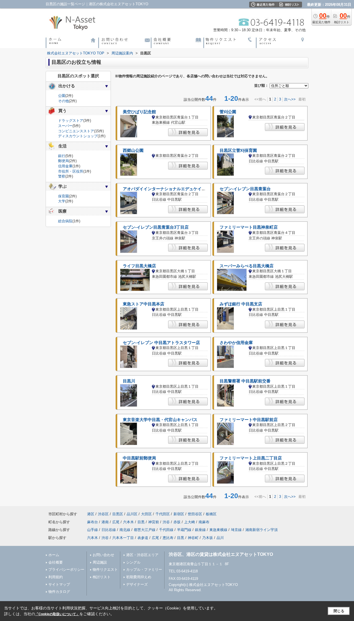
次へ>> (290, 99)
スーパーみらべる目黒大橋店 (247, 266)
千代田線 (166, 530)
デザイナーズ (137, 584)
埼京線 (236, 530)
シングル (133, 562)
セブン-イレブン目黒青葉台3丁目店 (156, 227)
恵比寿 (168, 538)
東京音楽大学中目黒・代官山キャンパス (160, 419)
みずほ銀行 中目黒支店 (241, 304)
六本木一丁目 (123, 538)
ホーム (53, 555)
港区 (90, 514)
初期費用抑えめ (138, 577)
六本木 (128, 522)
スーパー (65, 126)
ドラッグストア (70, 120)
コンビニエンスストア (76, 131)
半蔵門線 (184, 530)
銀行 (61, 156)
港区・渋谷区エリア (142, 555)
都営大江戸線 (144, 530)
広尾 (115, 522)
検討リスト (102, 577)
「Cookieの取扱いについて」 (57, 614)
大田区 (146, 514)
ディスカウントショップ (78, 136)
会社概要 (55, 562)
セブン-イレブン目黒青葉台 (245, 189)
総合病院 (65, 221)
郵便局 (63, 161)
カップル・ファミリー (144, 569)
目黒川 (129, 381)
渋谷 (166, 522)
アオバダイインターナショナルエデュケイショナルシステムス (181, 189)
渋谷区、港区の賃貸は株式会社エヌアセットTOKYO (221, 554)
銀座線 (200, 530)
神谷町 (193, 538)
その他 (63, 101)
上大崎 (189, 522)
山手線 (92, 530)
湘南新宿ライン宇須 (261, 530)
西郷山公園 (133, 150)
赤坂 (177, 522)
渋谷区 (103, 514)
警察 (61, 176)
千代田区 (162, 514)
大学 (61, 201)
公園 (61, 96)
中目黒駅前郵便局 (139, 458)
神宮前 (153, 522)
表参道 (142, 538)
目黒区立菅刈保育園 (238, 150)
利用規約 (55, 577)
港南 (105, 522)
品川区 (132, 514)
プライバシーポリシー (66, 569)
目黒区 (117, 514)
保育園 (63, 196)
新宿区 (178, 514)
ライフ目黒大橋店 (139, 266)
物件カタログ (59, 592)
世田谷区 (195, 514)
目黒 (141, 522)
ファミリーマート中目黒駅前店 (249, 419)
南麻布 (204, 522)
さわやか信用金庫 (236, 342)
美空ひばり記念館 (139, 112)
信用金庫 (65, 166)
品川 (220, 538)
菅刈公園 (228, 112)
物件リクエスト (105, 569)
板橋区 (211, 514)
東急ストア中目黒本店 (143, 304)
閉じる (339, 611)
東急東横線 (218, 530)
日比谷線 (108, 530)
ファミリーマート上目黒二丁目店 (251, 458)
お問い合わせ (103, 555)
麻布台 (92, 522)
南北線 (124, 530)
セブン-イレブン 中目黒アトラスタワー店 (161, 342)
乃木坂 (207, 538)
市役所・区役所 (70, 171)
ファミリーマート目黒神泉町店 (249, 227)
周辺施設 (100, 562)
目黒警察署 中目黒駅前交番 (245, 381)
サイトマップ (59, 584)
